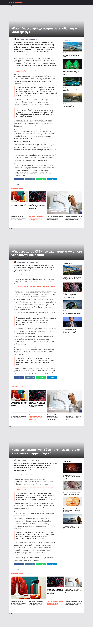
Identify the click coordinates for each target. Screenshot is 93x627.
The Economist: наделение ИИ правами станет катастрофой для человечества (55, 219)
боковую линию (46, 328)
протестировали (18, 560)
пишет (55, 65)
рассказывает (36, 296)
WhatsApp (41, 179)
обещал (51, 542)
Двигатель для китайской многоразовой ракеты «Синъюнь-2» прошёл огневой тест (36, 219)
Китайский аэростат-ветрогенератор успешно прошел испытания (18, 218)
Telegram (52, 179)
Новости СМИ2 (15, 184)
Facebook (19, 179)
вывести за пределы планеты (39, 167)
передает (28, 483)
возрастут (49, 368)
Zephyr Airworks (29, 467)
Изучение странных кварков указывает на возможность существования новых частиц (73, 219)
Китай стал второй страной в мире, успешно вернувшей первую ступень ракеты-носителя (35, 70)
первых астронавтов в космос (38, 60)
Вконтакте (30, 179)
